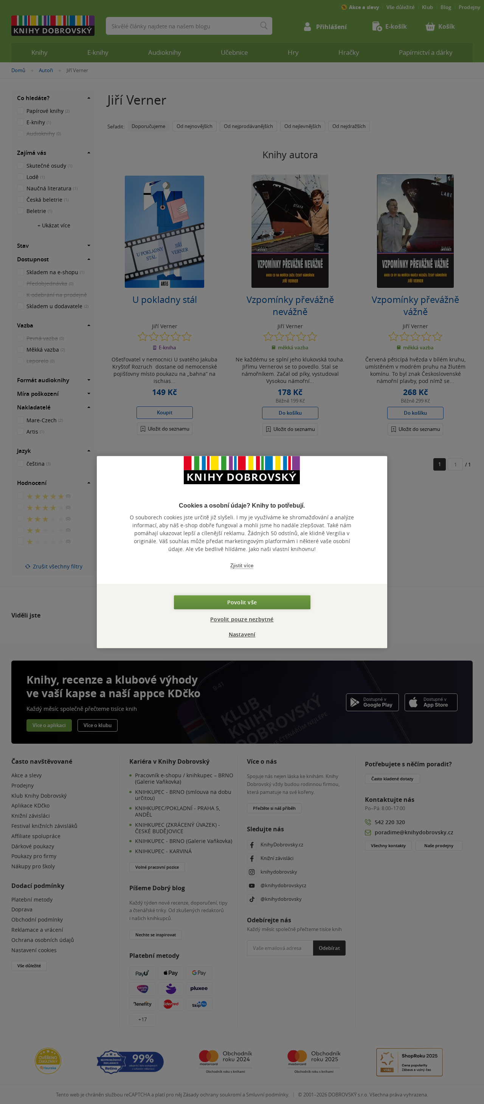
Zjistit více (241, 565)
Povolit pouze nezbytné (241, 619)
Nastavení (242, 634)
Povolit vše (242, 602)
